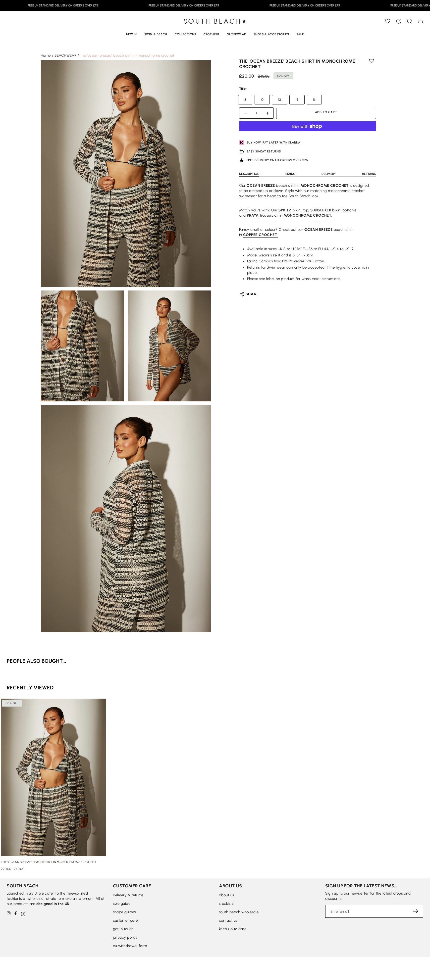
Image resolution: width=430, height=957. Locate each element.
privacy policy (125, 937)
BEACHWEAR (65, 55)
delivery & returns (128, 895)
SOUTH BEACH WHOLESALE (239, 912)
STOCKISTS (226, 903)
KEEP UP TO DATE (233, 929)
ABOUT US (226, 895)
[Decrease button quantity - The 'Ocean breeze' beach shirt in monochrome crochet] (246, 113)
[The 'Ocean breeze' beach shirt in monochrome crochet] (53, 777)
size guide (122, 903)
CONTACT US (228, 920)
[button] (409, 21)
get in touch (123, 929)
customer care (125, 920)
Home (46, 55)
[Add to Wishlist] (387, 21)
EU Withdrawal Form (130, 946)
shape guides (124, 912)
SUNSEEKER (320, 210)
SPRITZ (284, 210)
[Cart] (420, 21)
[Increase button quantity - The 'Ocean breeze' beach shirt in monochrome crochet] (267, 113)
